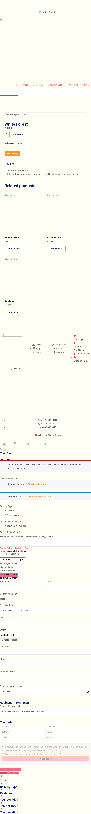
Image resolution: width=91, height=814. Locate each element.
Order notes (10, 706)
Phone (3, 659)
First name (5, 581)
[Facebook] (3, 6)
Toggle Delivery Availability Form (15, 548)
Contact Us (38, 85)
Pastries (18, 143)
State (3, 630)
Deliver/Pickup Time (10, 532)
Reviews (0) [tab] (12, 153)
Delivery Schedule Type (11, 521)
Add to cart (19, 134)
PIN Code (5, 646)
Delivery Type (7, 506)
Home (16, 85)
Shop (25, 85)
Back (2, 769)
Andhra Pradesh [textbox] (9, 640)
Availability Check (9, 574)
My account (72, 85)
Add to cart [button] (14, 248)
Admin (86, 85)
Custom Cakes (55, 85)
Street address (7, 605)
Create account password (13, 686)
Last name (53, 581)
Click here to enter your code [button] (37, 496)
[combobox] (10, 639)
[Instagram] (9, 6)
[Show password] (88, 691)
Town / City (6, 617)
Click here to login (37, 484)
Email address (7, 671)
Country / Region (8, 594)
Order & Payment (13, 769)
